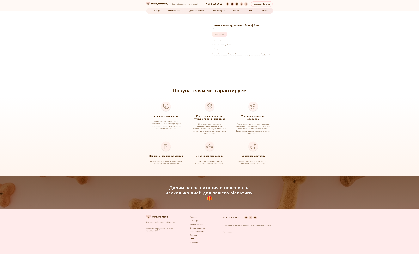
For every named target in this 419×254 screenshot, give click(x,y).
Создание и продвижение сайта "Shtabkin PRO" (159, 230)
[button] (227, 232)
